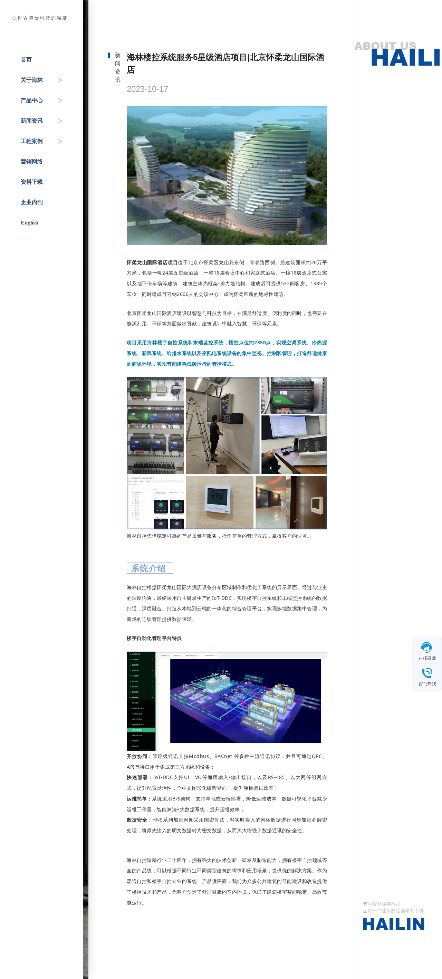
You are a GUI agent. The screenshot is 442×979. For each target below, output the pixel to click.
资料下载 (32, 182)
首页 (26, 60)
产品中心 (32, 100)
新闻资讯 (32, 121)
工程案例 (32, 141)
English (29, 222)
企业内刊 (32, 202)
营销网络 (32, 161)
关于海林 (32, 80)
